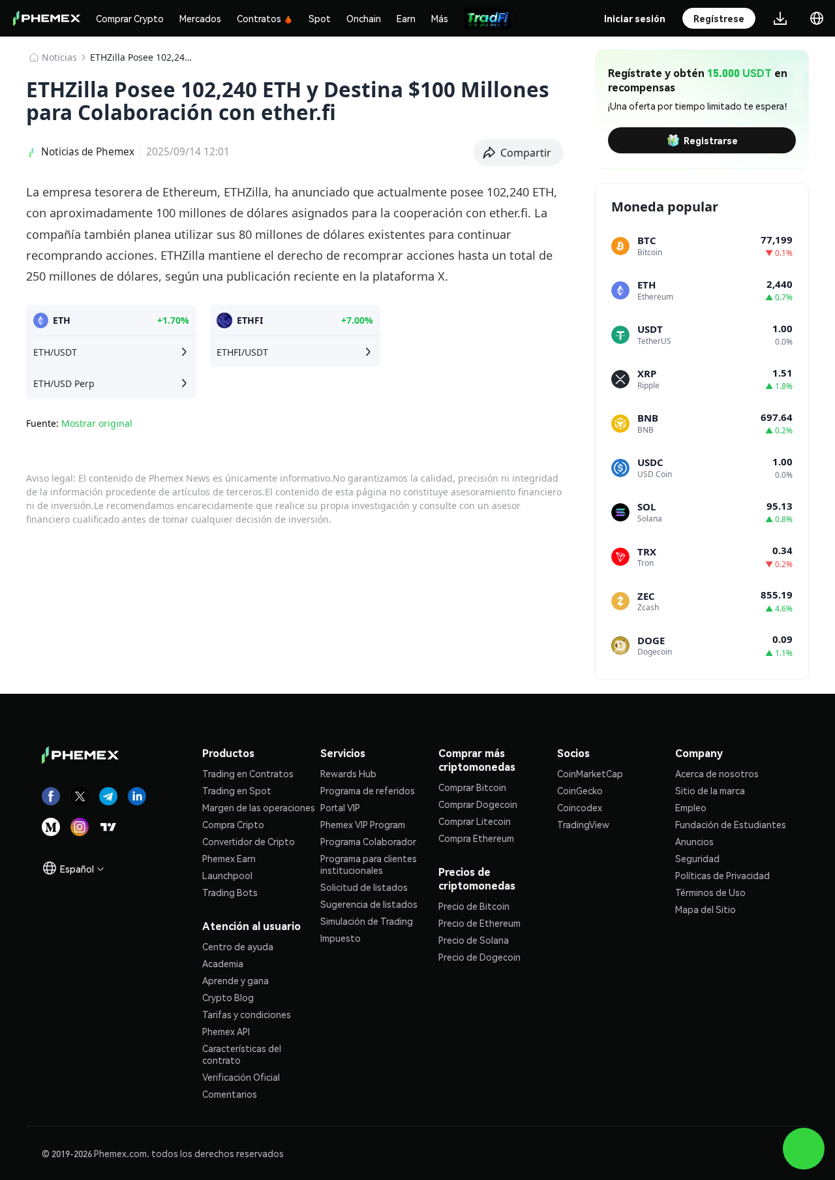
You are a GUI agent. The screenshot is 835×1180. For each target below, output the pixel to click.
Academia (222, 963)
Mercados (200, 18)
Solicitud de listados (364, 887)
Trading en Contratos (248, 773)
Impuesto (340, 938)
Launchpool (227, 875)
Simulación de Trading (366, 921)
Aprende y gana (235, 980)
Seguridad (697, 858)
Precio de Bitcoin (473, 906)
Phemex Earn (229, 858)
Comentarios (229, 1094)
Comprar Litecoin (474, 821)
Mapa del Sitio (705, 909)
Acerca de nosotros (717, 773)
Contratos (259, 18)
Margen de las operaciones (258, 807)
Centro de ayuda (237, 946)
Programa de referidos (367, 790)
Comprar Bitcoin (472, 787)
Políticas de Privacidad (722, 875)
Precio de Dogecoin (479, 957)
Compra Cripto (233, 824)
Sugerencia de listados (369, 904)
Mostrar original (96, 423)
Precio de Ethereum (479, 923)
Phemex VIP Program (362, 824)
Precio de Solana (473, 940)
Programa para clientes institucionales (368, 864)
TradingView (583, 824)
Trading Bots (230, 892)
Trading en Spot (236, 790)
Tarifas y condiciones (246, 1014)
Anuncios (694, 841)
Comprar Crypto (130, 18)
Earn (406, 18)
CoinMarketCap (590, 773)
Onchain (363, 18)
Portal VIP (340, 807)
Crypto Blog (228, 997)
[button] (519, 152)
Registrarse (711, 140)
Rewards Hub (348, 773)
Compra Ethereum (476, 838)
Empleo (690, 807)
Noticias (59, 57)
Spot (320, 18)
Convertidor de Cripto (248, 841)
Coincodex (579, 807)
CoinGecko (580, 790)
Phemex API (226, 1031)
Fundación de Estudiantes (730, 824)
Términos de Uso (710, 892)
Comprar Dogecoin (477, 804)
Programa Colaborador (368, 841)
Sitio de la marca (710, 790)
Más (439, 18)
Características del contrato (241, 1054)
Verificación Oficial (241, 1077)
